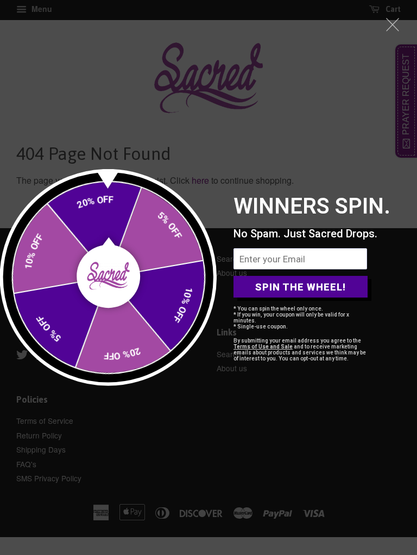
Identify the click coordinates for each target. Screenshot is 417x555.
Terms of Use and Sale (263, 347)
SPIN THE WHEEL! (300, 287)
